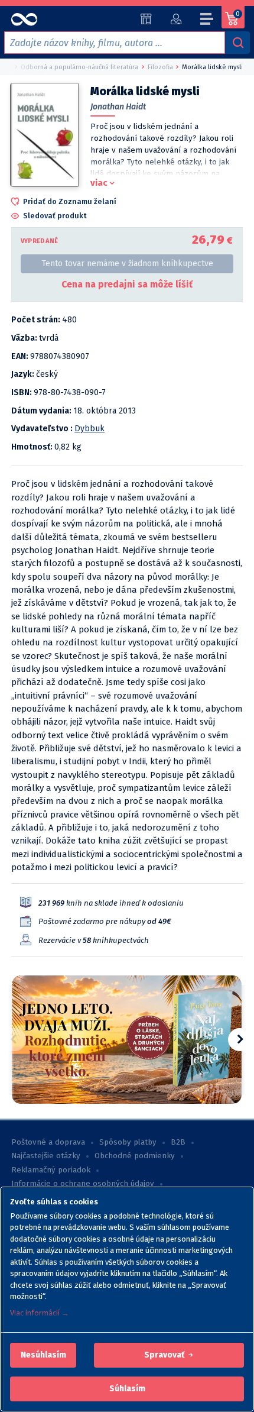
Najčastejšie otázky (45, 1156)
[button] (43, 1355)
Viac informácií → (39, 1312)
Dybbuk (89, 429)
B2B (178, 1142)
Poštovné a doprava (48, 1142)
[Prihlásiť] (176, 19)
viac (99, 182)
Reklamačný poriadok (50, 1170)
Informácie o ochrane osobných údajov (82, 1183)
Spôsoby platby (128, 1142)
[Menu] (207, 20)
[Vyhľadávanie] (237, 42)
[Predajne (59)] (146, 19)
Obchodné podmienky (135, 1156)
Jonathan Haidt (118, 107)
